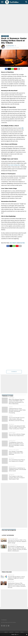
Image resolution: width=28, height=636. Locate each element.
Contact (11, 632)
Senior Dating (21, 242)
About (6, 632)
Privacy (17, 632)
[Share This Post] (9, 68)
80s (23, 128)
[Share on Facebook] (6, 68)
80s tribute (13, 242)
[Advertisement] (14, 18)
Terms (22, 632)
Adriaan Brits (11, 45)
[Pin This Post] (15, 68)
